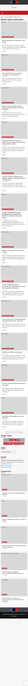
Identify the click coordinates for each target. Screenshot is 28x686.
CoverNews (21, 614)
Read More (4, 51)
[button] (2, 12)
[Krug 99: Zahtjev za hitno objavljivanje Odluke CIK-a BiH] (14, 482)
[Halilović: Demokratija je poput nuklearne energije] (14, 240)
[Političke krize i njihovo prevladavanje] (14, 341)
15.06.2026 (5, 76)
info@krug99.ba (8, 465)
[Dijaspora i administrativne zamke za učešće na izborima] (14, 508)
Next (21, 432)
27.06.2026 (5, 43)
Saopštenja (4, 489)
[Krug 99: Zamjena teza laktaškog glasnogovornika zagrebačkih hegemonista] (14, 561)
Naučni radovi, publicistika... (7, 36)
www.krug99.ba (7, 467)
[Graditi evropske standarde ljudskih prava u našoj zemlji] (14, 373)
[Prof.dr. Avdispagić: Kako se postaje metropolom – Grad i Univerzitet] (14, 62)
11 (18, 432)
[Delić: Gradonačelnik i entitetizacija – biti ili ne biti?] (14, 30)
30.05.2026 (5, 111)
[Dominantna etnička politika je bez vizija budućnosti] (14, 405)
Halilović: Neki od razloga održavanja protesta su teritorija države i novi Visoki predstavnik (13, 108)
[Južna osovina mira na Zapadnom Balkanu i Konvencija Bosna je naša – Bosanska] (14, 308)
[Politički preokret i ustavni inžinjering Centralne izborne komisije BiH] (14, 535)
